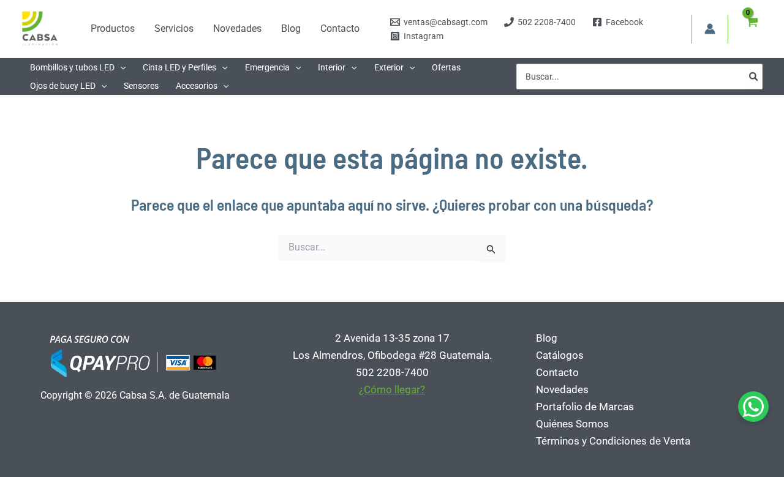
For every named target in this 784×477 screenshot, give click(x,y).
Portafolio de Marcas (585, 406)
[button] (120, 67)
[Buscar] (754, 76)
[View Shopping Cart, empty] (752, 28)
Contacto (557, 372)
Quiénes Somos (572, 424)
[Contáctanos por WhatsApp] (753, 406)
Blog (546, 338)
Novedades (562, 389)
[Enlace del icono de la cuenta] (709, 28)
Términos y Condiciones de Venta (613, 441)
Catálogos (560, 355)
